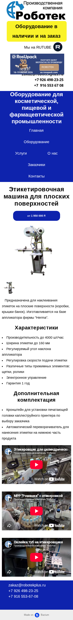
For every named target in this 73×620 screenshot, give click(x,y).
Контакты (36, 176)
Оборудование (36, 142)
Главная (36, 130)
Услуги (21, 153)
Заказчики (36, 165)
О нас (53, 153)
